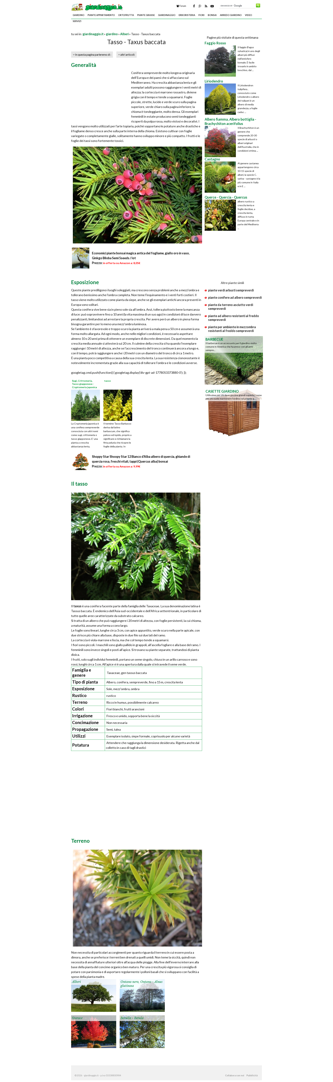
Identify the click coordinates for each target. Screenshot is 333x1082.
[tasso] (119, 405)
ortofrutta (126, 15)
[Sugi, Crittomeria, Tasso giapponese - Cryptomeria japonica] (86, 405)
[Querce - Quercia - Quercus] (221, 215)
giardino (78, 15)
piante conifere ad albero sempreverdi (235, 297)
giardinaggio (166, 15)
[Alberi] (93, 995)
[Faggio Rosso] (221, 61)
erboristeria (187, 15)
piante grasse (146, 15)
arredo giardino (231, 15)
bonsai (212, 15)
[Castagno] (221, 177)
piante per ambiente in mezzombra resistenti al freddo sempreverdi (232, 329)
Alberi (124, 34)
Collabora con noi (234, 1075)
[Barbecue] (234, 360)
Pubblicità (252, 1075)
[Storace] (93, 1031)
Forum (182, 6)
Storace (77, 1018)
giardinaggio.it (93, 34)
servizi (77, 21)
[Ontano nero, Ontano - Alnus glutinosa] (142, 995)
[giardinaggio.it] (97, 7)
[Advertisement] (111, 29)
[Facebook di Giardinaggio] (194, 6)
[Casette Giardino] (234, 412)
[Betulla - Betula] (142, 1031)
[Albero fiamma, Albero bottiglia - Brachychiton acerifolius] (221, 141)
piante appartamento (101, 15)
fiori (201, 15)
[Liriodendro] (221, 99)
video (248, 15)
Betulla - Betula (132, 1018)
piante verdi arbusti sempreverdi (231, 290)
